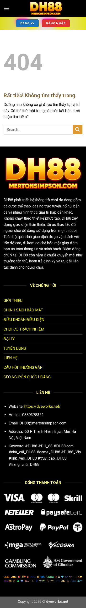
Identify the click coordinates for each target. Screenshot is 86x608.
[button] (6, 8)
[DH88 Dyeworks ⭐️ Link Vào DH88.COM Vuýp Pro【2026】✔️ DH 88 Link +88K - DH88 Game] (46, 8)
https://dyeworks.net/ (42, 406)
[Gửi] (77, 129)
